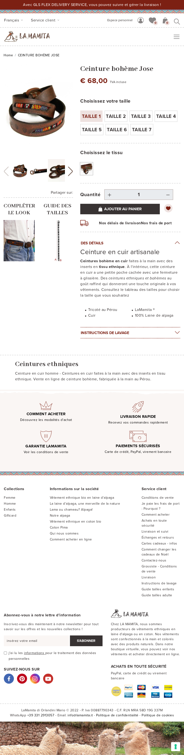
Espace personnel (120, 20)
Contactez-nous (154, 560)
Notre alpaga (60, 516)
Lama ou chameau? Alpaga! (71, 510)
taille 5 (92, 130)
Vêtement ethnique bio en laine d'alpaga (82, 498)
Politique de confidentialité (117, 715)
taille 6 (117, 130)
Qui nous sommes (64, 533)
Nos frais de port (156, 223)
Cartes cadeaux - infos (159, 543)
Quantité (90, 195)
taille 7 (142, 130)
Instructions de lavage (105, 332)
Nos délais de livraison (120, 223)
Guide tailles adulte (157, 595)
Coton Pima (59, 527)
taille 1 (91, 116)
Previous (6, 171)
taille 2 (116, 116)
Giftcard (10, 516)
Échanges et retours (158, 537)
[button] (152, 20)
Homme (10, 504)
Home (8, 55)
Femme (10, 498)
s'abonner (86, 641)
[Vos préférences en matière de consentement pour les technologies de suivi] (175, 746)
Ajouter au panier (123, 209)
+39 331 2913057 (40, 715)
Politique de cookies (158, 715)
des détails (92, 243)
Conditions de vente (158, 498)
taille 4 (166, 116)
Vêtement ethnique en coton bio (75, 521)
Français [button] (12, 20)
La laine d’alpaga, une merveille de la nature (85, 504)
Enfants (10, 510)
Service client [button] (44, 20)
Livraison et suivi (155, 532)
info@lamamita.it (80, 715)
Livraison (149, 577)
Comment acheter (156, 515)
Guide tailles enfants (158, 589)
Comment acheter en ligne (71, 539)
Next (70, 171)
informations (34, 653)
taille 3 (141, 116)
